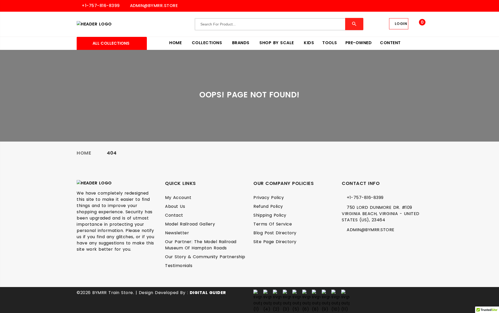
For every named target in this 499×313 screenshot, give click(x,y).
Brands (241, 43)
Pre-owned (358, 43)
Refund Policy (268, 206)
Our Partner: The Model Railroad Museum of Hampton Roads (201, 245)
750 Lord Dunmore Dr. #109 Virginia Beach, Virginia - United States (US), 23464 (380, 213)
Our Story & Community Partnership (205, 257)
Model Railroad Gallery (190, 224)
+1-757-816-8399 (100, 6)
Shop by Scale (277, 43)
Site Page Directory (275, 242)
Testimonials (178, 266)
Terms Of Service (272, 224)
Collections (208, 43)
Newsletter (177, 233)
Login (400, 23)
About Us (175, 206)
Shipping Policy (269, 215)
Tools (329, 43)
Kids (309, 43)
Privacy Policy (268, 198)
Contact (174, 215)
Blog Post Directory (275, 233)
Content (390, 43)
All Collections (110, 43)
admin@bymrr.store (153, 6)
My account (178, 198)
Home (176, 43)
